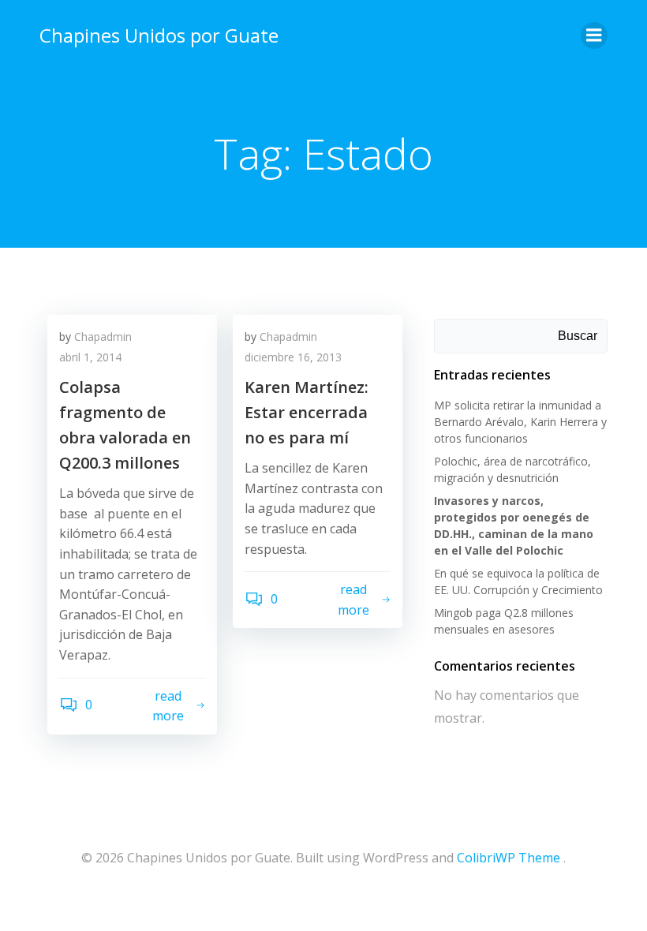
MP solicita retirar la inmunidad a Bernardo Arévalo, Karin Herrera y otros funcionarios (520, 422)
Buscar (577, 335)
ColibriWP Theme (508, 857)
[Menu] (594, 35)
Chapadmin (103, 336)
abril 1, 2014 (90, 357)
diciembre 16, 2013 (293, 357)
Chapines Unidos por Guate (159, 35)
